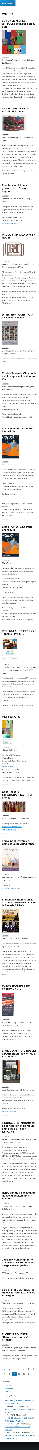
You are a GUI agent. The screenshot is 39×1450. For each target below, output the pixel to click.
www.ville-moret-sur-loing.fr (12, 888)
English (7, 1391)
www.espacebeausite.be (10, 223)
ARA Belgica (8, 3)
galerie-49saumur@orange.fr (12, 826)
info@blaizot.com (8, 767)
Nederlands (9, 1388)
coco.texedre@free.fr (9, 829)
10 (19, 1374)
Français (8, 1386)
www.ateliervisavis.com (10, 1111)
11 (24, 1374)
